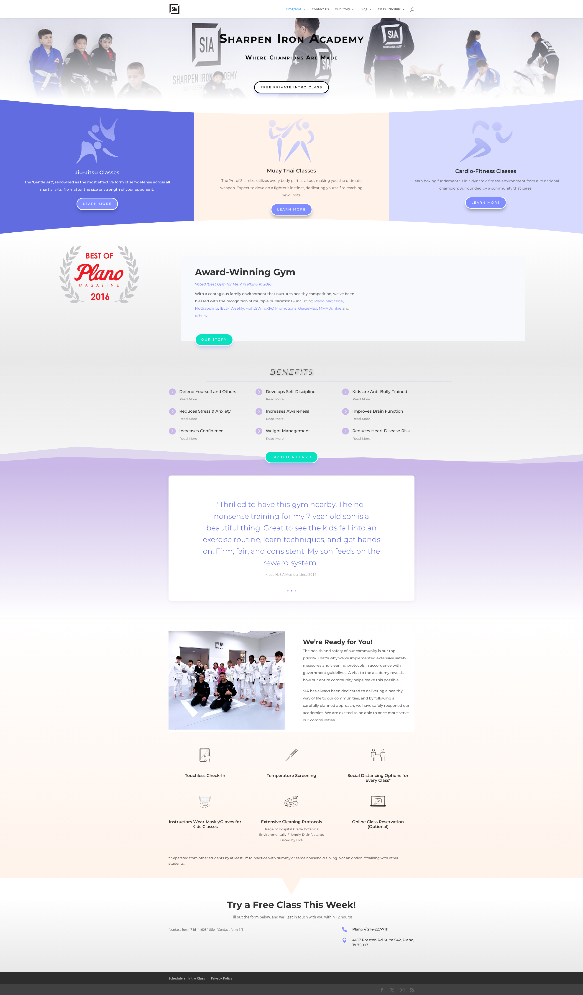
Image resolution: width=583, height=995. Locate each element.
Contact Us (320, 9)
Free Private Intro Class (291, 87)
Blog (364, 9)
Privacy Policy (221, 978)
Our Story (342, 9)
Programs (293, 9)
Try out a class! (291, 457)
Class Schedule (389, 9)
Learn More (97, 204)
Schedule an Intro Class (187, 978)
